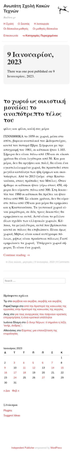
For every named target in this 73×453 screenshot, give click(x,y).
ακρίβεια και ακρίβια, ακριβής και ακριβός (37, 301)
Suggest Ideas (12, 415)
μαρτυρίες (28, 262)
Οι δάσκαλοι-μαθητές (16, 28)
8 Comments (62, 262)
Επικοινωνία (11, 35)
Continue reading (17, 255)
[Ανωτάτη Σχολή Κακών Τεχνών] (63, 11)
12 (33, 367)
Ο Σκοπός (24, 23)
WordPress (56, 447)
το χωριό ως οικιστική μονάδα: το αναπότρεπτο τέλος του (35, 110)
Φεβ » (15, 390)
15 (62, 367)
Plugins (8, 410)
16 (5, 372)
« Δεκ (7, 390)
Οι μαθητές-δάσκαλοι (45, 28)
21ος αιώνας (14, 262)
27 (43, 377)
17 (15, 372)
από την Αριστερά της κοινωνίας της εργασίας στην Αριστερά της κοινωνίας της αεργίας (35, 308)
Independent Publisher (22, 447)
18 (24, 372)
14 (52, 367)
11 (24, 367)
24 (15, 377)
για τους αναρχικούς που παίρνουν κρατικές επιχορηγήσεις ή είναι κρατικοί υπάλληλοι (35, 316)
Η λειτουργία (41, 23)
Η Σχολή (8, 23)
